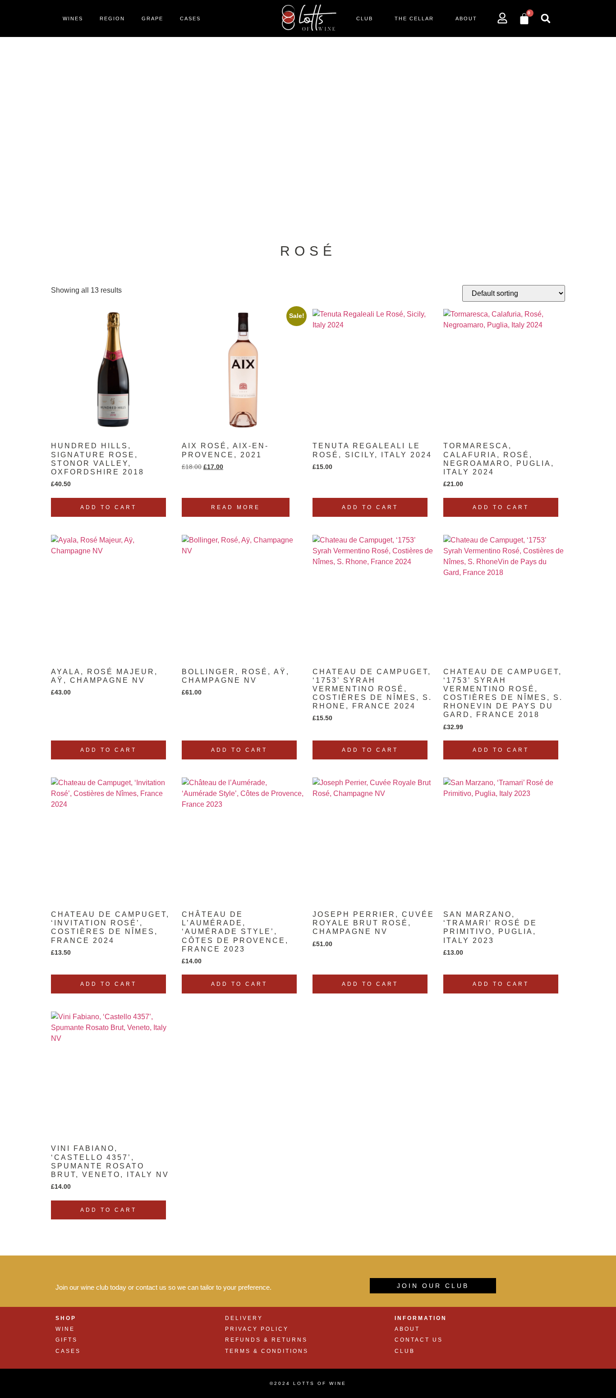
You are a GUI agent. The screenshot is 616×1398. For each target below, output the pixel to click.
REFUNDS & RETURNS (266, 1340)
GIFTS (66, 1340)
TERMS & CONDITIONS (266, 1351)
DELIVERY (244, 1318)
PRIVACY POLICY (257, 1329)
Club (364, 18)
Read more (235, 507)
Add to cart (108, 507)
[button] (545, 18)
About (466, 18)
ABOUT (407, 1329)
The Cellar (414, 18)
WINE (65, 1329)
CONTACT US (419, 1340)
